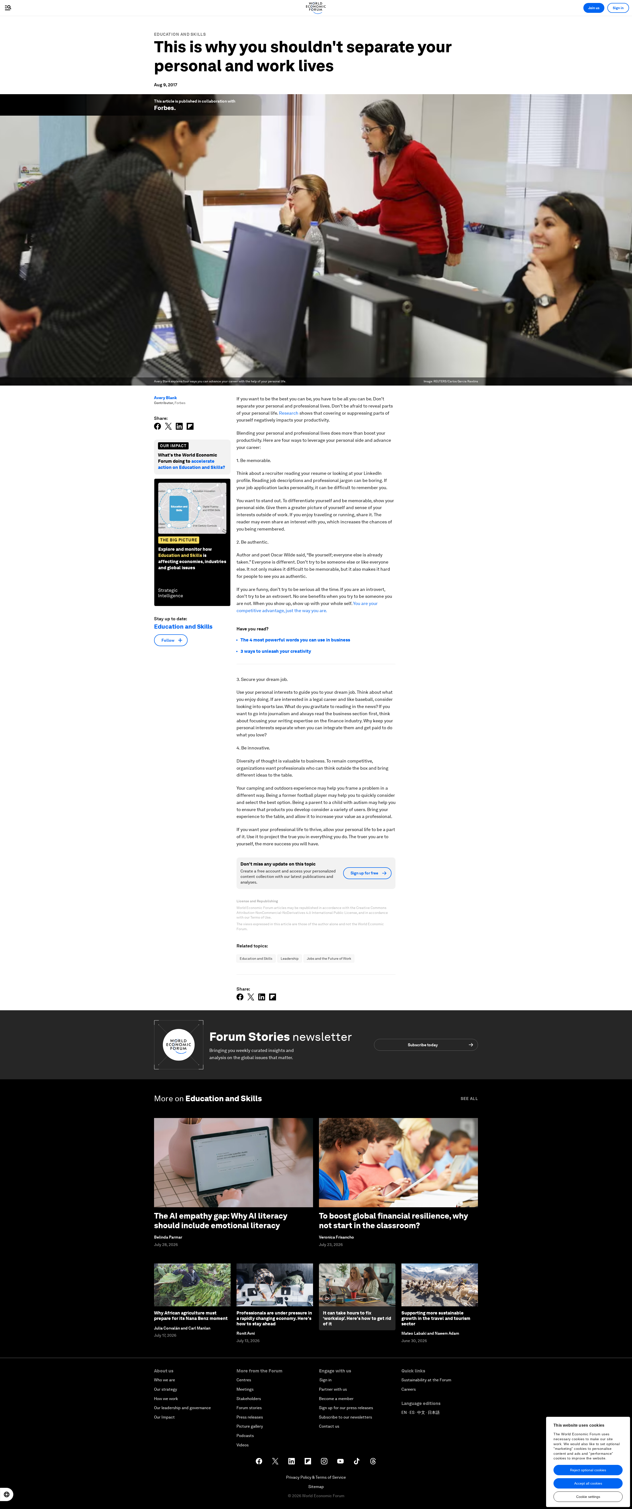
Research (288, 413)
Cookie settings (588, 1497)
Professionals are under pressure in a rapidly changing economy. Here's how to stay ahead (274, 1318)
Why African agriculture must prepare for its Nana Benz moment (191, 1315)
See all (469, 1098)
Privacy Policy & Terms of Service (316, 1477)
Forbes (164, 107)
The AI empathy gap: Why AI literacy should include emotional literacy (220, 1220)
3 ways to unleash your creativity (275, 651)
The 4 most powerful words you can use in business (295, 639)
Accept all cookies (588, 1483)
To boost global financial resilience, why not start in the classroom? (393, 1220)
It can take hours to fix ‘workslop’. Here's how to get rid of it (357, 1318)
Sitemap (316, 1486)
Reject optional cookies (588, 1470)
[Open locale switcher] (6, 1494)
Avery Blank (165, 397)
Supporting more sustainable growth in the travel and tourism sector (435, 1318)
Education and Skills (180, 34)
